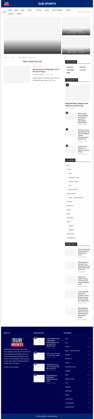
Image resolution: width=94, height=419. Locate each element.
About (16, 10)
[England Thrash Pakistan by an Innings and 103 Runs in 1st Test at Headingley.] (76, 45)
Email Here (15, 367)
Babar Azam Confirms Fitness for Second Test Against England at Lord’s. (83, 280)
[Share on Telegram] (52, 84)
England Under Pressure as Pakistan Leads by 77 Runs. (83, 149)
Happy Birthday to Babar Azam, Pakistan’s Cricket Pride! (76, 104)
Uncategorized (71, 238)
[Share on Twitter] (42, 84)
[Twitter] (80, 3)
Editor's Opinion (71, 193)
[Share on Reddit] (48, 84)
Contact (11, 14)
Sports (68, 10)
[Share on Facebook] (40, 84)
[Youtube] (84, 3)
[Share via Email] (54, 84)
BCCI (70, 173)
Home (10, 10)
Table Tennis (70, 234)
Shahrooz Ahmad (39, 74)
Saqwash (71, 230)
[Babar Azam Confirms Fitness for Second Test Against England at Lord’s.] (70, 280)
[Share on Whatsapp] (50, 84)
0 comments (38, 49)
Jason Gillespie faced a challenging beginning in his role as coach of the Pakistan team (53, 342)
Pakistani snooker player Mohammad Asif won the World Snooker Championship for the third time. (83, 134)
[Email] (86, 3)
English (19, 14)
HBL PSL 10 (70, 205)
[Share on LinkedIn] (46, 84)
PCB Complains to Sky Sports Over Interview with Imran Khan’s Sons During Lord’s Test (84, 266)
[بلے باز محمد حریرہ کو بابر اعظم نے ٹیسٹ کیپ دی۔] (39, 356)
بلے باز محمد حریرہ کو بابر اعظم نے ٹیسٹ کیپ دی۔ (53, 354)
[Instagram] (82, 3)
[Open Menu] (5, 12)
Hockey (47, 10)
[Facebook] (78, 3)
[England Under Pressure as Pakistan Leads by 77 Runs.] (70, 149)
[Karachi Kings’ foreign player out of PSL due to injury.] (17, 74)
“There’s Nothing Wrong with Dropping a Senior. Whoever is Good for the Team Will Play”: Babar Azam (83, 296)
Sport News (70, 217)
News (22, 10)
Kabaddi (71, 226)
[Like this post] (38, 84)
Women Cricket (73, 189)
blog (68, 165)
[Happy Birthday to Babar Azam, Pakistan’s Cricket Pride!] (77, 92)
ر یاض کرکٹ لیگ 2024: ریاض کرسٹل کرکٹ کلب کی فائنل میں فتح (53, 366)
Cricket (29, 10)
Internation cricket (74, 177)
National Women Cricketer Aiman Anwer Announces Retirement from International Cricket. (76, 29)
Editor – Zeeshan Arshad (76, 197)
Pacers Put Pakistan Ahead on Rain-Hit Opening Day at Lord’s (84, 252)
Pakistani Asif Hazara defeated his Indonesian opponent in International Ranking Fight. (83, 118)
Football (39, 10)
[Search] (89, 3)
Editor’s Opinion (57, 10)
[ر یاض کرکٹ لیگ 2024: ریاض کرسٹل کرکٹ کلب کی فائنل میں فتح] (39, 367)
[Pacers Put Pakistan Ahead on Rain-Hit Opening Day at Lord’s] (32, 35)
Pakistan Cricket (73, 181)
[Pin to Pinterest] (44, 84)
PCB (70, 185)
